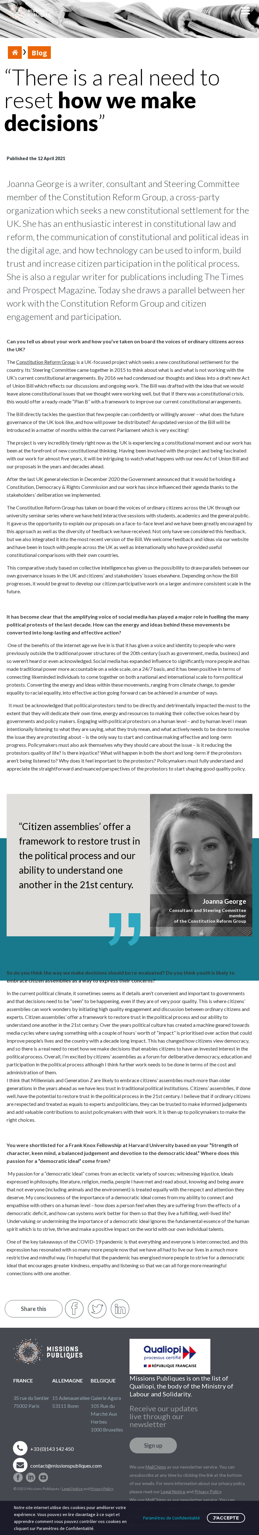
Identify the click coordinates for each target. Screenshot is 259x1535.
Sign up (153, 1445)
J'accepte (226, 1518)
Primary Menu (246, 13)
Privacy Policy (101, 1488)
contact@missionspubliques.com (66, 1466)
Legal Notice (72, 1488)
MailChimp (156, 1466)
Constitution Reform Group (45, 362)
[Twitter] (97, 1308)
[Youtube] (43, 1475)
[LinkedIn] (120, 1308)
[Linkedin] (30, 1475)
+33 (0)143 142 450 (52, 1449)
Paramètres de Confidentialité (171, 1518)
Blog (39, 52)
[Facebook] (18, 1475)
